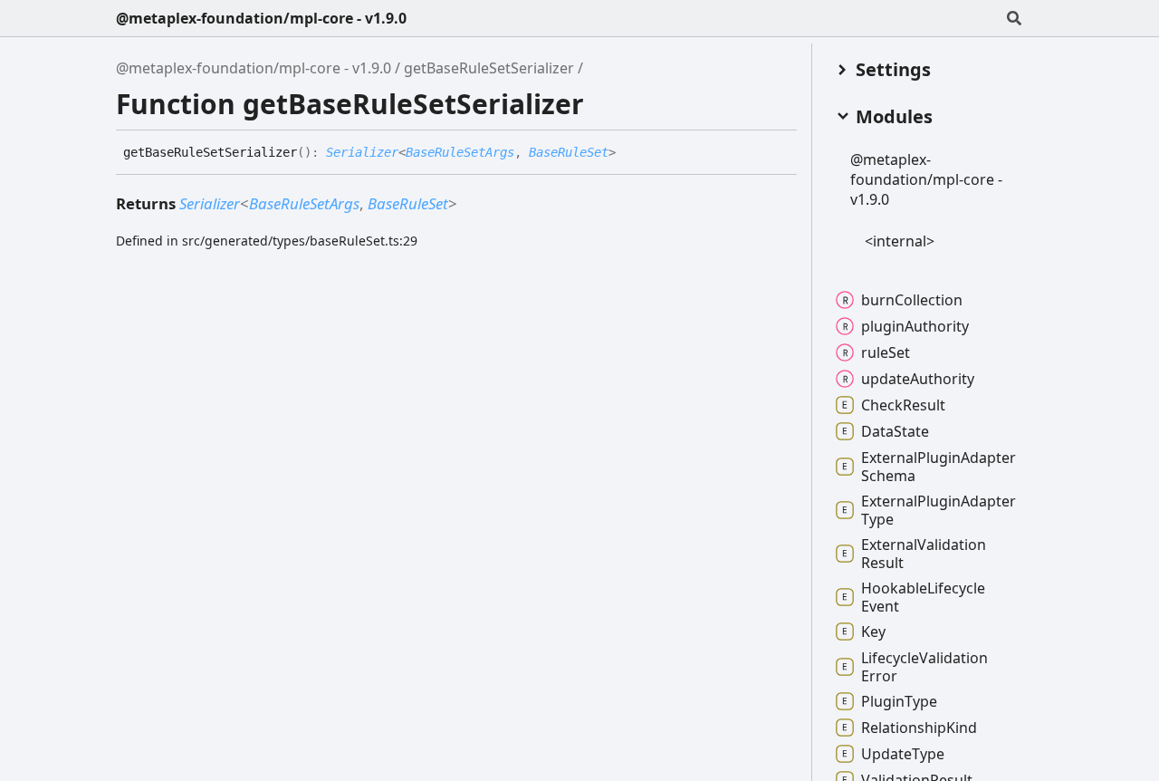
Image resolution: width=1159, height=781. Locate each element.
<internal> (899, 241)
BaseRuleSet (568, 152)
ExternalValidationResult (923, 553)
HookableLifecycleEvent (923, 597)
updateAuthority (917, 379)
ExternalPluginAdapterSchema (938, 466)
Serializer (362, 152)
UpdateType (902, 754)
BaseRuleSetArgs (460, 152)
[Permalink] (629, 153)
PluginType (899, 701)
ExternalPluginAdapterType (938, 510)
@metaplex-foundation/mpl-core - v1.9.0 (261, 18)
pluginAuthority (915, 326)
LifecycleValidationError (924, 667)
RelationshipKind (919, 727)
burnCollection (912, 300)
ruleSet (885, 352)
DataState (895, 431)
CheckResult (903, 405)
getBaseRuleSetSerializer (489, 68)
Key (873, 631)
